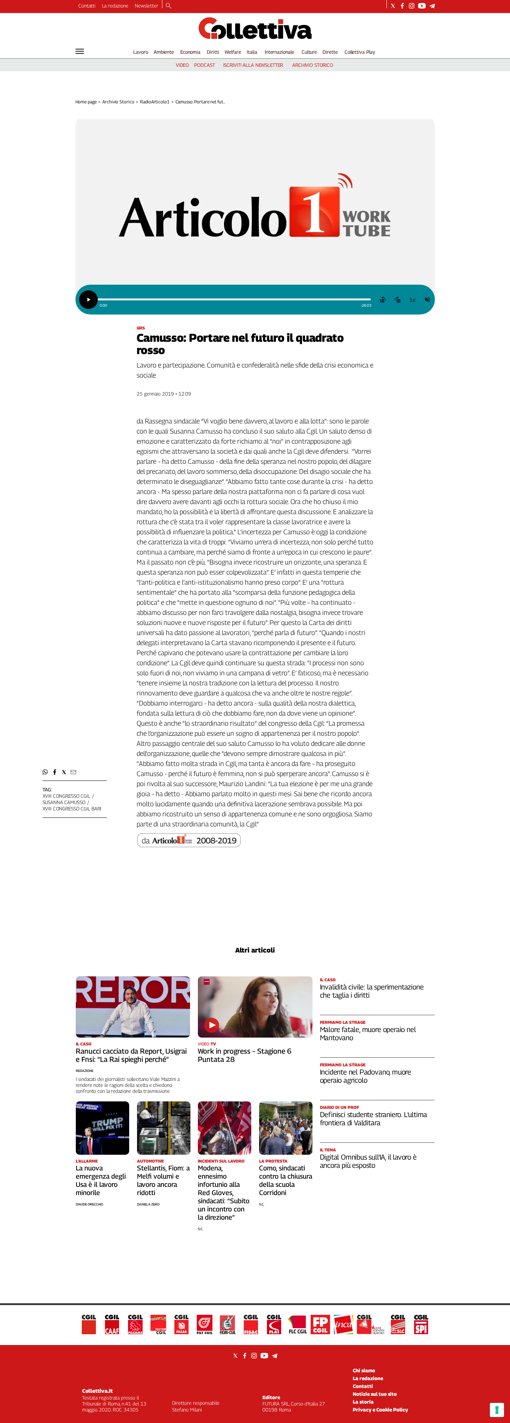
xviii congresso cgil (66, 796)
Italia (252, 52)
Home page (86, 101)
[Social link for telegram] (432, 6)
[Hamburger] (79, 51)
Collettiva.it (97, 1391)
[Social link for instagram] (411, 6)
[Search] (168, 6)
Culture (309, 52)
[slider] (234, 299)
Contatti (87, 6)
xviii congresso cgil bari (72, 808)
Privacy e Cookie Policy (380, 1410)
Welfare (233, 52)
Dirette (330, 52)
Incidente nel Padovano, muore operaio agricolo (365, 1076)
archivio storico (312, 65)
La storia (363, 1402)
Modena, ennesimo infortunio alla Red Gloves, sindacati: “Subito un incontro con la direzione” (223, 1192)
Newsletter (146, 6)
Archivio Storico (118, 101)
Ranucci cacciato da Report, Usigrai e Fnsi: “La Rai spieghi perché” (131, 1055)
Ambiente (164, 52)
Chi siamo (364, 1370)
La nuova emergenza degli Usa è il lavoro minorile (101, 1180)
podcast (204, 65)
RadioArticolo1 (154, 101)
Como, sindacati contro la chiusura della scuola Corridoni (285, 1180)
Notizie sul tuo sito (375, 1394)
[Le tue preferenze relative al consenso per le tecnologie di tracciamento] (497, 1410)
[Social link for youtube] (422, 6)
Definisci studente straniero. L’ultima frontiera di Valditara (373, 1118)
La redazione (115, 6)
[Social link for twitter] (393, 6)
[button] (45, 772)
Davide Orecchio (89, 1204)
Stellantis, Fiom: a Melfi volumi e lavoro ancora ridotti (163, 1180)
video (182, 65)
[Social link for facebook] (402, 6)
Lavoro (140, 52)
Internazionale (279, 52)
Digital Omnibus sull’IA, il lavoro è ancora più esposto (368, 1161)
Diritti (213, 52)
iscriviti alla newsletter (253, 65)
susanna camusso (64, 802)
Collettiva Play (360, 52)
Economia (190, 52)
